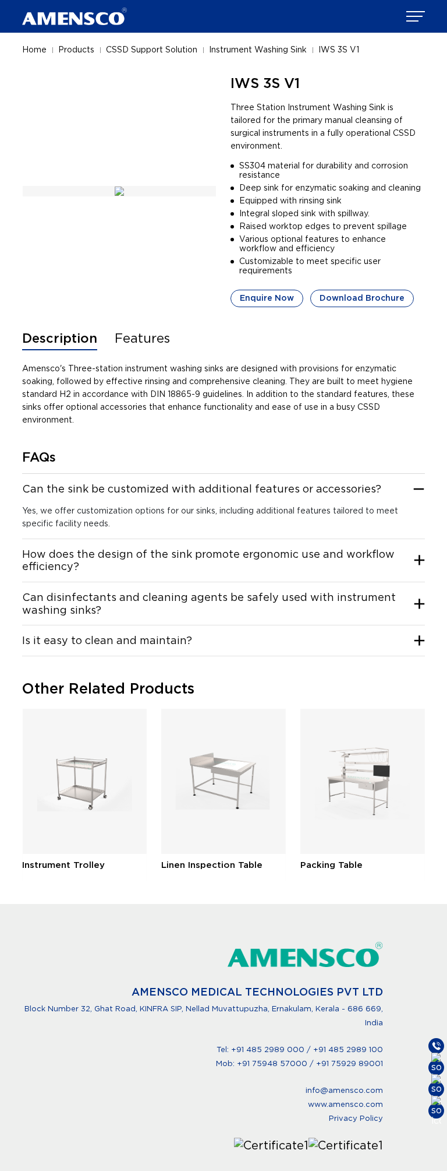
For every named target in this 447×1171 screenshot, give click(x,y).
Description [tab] (59, 338)
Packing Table (331, 865)
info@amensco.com (344, 1090)
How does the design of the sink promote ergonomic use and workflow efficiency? (208, 560)
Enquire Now (267, 298)
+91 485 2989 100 (348, 1049)
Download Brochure (362, 298)
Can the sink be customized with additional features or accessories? (201, 489)
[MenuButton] (415, 16)
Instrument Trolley (63, 865)
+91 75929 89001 (349, 1063)
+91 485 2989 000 (267, 1049)
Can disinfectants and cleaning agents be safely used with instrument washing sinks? (209, 603)
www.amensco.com (345, 1104)
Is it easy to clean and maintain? (107, 640)
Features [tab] (142, 338)
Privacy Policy (356, 1118)
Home (34, 49)
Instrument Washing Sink (258, 49)
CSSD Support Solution (151, 49)
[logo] (74, 16)
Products (76, 49)
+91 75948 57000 (273, 1063)
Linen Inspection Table (211, 865)
